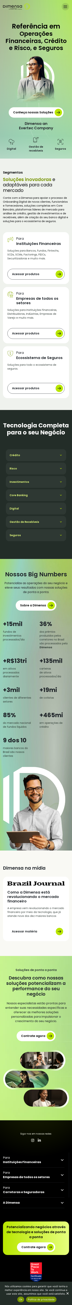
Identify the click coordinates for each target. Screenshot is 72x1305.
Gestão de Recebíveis (24, 522)
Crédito (15, 455)
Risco (13, 468)
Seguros (15, 535)
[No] (67, 1293)
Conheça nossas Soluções (33, 112)
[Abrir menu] (65, 6)
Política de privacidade (41, 1299)
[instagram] (33, 1140)
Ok (21, 1299)
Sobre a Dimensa (33, 605)
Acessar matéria (24, 931)
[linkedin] (39, 1140)
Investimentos (19, 482)
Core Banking (19, 495)
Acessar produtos (25, 274)
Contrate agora (33, 1036)
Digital (14, 508)
